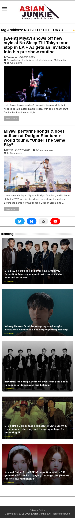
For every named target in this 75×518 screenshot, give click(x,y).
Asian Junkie (14, 60)
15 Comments (14, 62)
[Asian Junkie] (37, 11)
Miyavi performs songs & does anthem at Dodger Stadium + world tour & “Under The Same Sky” (34, 138)
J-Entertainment (43, 60)
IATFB (9, 150)
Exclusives (27, 60)
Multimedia (60, 60)
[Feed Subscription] (74, 30)
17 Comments (14, 153)
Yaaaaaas (11, 57)
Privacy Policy (37, 510)
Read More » (11, 118)
